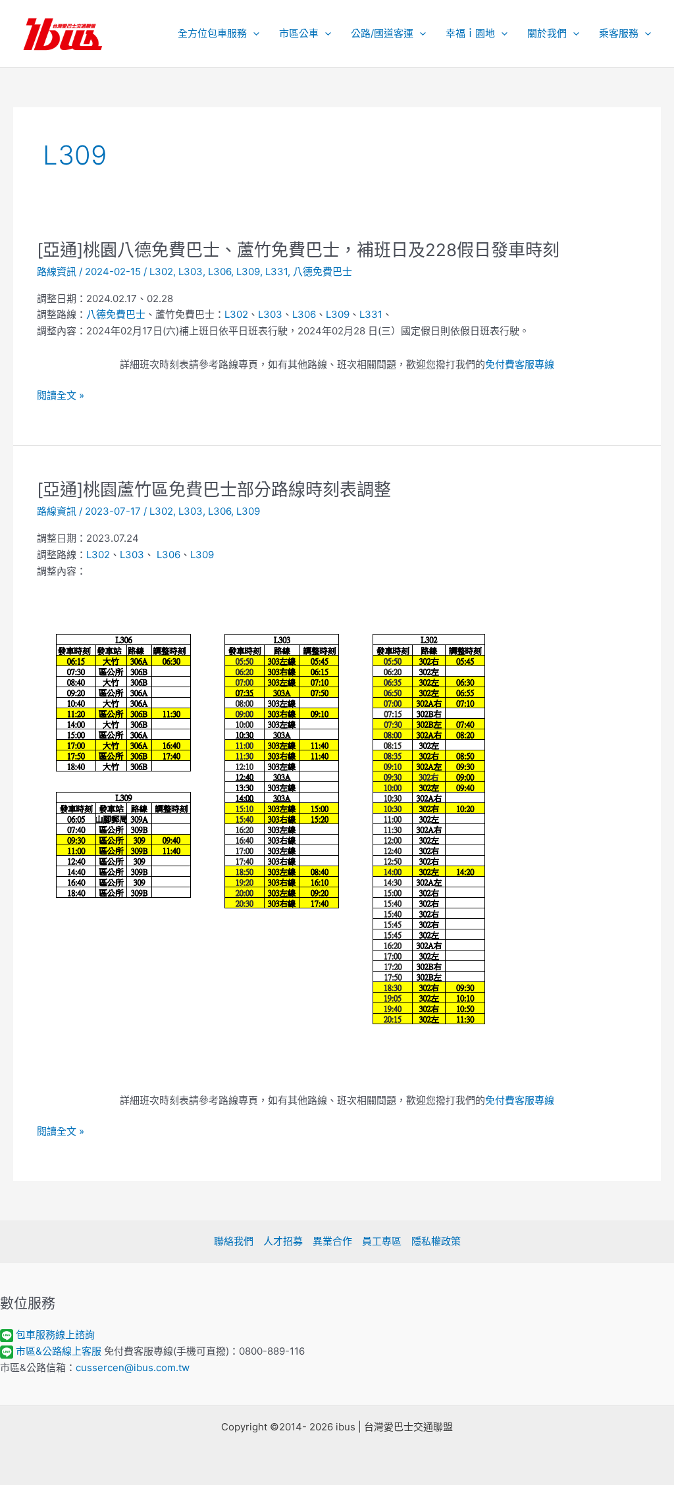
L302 (161, 271)
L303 (190, 271)
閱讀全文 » (60, 396)
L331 (276, 271)
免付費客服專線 (519, 364)
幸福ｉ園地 (470, 33)
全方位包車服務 (212, 33)
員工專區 (382, 1241)
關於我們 (547, 33)
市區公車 (299, 33)
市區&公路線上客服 (58, 1351)
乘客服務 (618, 33)
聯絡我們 (233, 1241)
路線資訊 (56, 271)
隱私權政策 (436, 1241)
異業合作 (332, 1241)
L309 (248, 271)
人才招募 (283, 1241)
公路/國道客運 (382, 33)
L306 (219, 271)
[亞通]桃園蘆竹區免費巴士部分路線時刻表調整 (214, 489)
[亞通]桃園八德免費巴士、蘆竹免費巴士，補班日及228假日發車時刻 (298, 250)
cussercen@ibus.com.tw (133, 1367)
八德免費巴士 (322, 271)
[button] (253, 33)
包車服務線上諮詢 (55, 1334)
